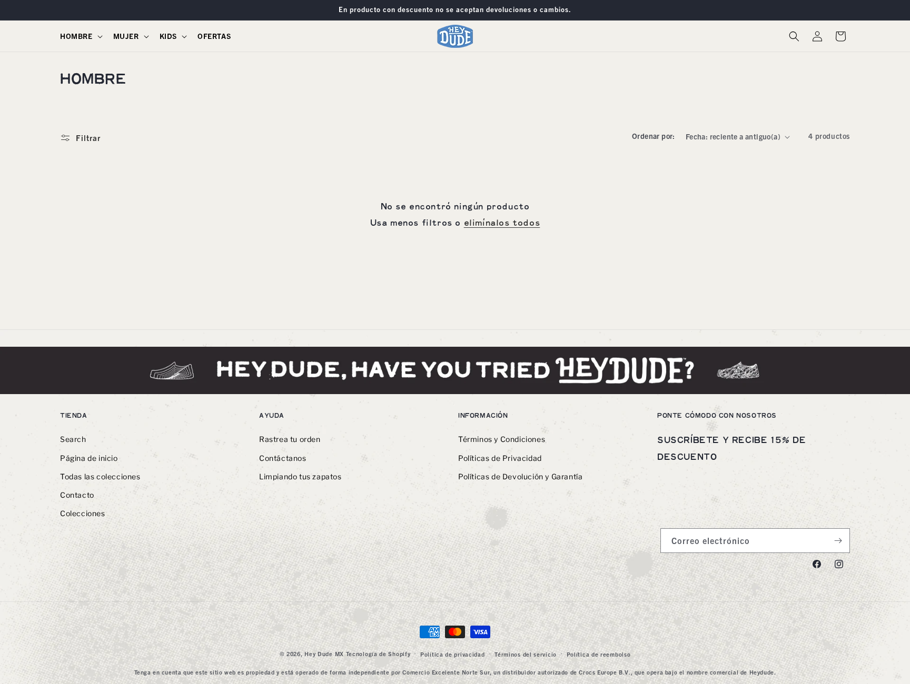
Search (73, 439)
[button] (80, 36)
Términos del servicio (525, 654)
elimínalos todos (502, 223)
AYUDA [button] (271, 415)
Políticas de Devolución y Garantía (520, 476)
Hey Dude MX (324, 653)
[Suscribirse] (837, 540)
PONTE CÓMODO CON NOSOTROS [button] (717, 415)
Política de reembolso (599, 654)
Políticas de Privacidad (500, 458)
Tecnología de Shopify (378, 653)
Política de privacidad (452, 654)
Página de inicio (89, 458)
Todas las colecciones (100, 476)
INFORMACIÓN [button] (483, 415)
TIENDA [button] (73, 415)
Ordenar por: (653, 135)
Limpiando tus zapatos (300, 476)
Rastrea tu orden (290, 439)
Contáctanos (282, 458)
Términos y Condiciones (501, 439)
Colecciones (82, 513)
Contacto (77, 494)
